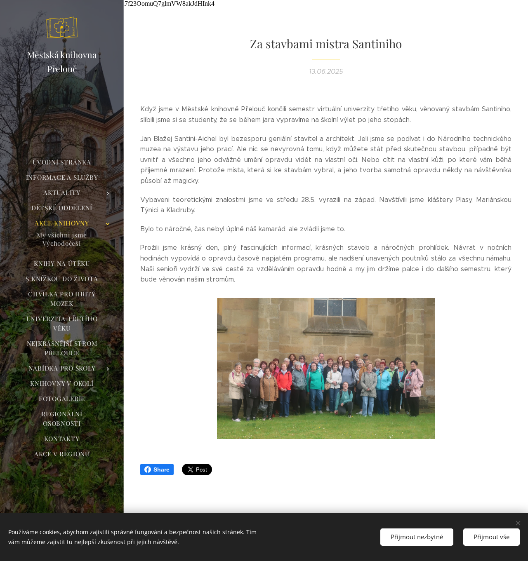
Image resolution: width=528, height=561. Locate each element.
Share (161, 469)
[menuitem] (61, 162)
